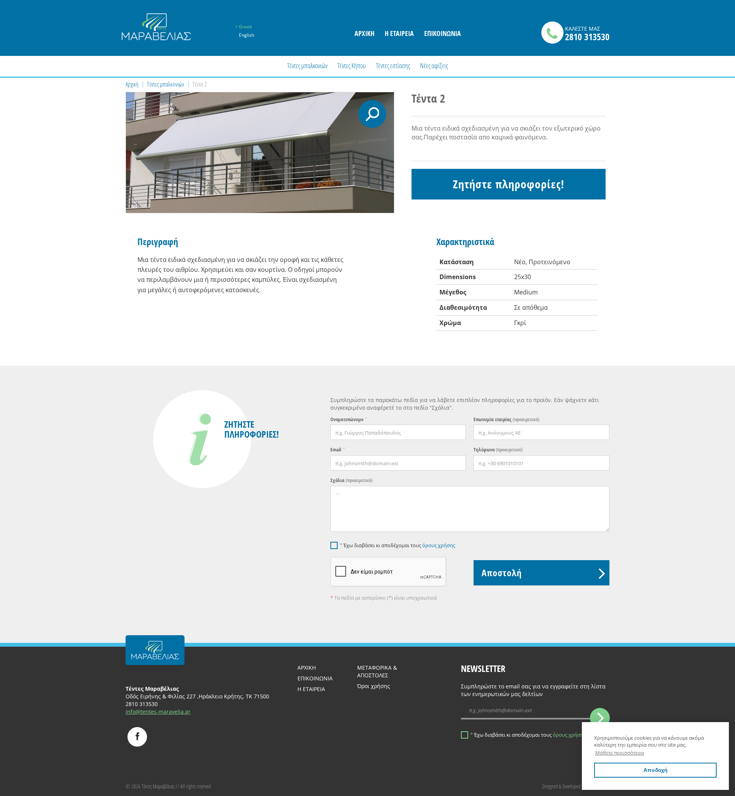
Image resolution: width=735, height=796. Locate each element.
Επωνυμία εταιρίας (506, 419)
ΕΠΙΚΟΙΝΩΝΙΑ (442, 33)
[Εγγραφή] (600, 718)
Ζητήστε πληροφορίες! (508, 184)
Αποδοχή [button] (656, 770)
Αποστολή (502, 572)
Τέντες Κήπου (351, 65)
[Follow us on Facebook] (137, 737)
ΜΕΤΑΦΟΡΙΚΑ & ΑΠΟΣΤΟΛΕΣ (377, 671)
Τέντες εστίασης (393, 65)
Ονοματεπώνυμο (346, 419)
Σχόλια (351, 480)
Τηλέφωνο (498, 449)
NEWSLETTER (483, 668)
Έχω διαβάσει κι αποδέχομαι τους (399, 545)
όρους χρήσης (438, 545)
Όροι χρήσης (373, 686)
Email (335, 449)
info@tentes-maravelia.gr (158, 711)
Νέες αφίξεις (434, 65)
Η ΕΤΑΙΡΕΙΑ (399, 33)
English (246, 35)
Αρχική (132, 84)
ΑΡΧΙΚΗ (306, 667)
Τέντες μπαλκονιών (307, 65)
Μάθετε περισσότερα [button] (619, 752)
